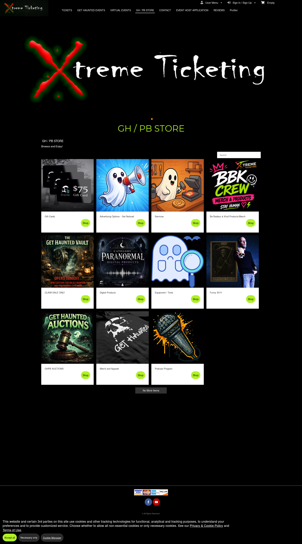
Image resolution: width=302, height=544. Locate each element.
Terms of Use (12, 530)
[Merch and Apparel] (122, 337)
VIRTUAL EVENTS (120, 10)
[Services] (177, 185)
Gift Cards (50, 216)
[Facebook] (148, 502)
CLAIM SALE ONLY (55, 292)
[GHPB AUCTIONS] (67, 337)
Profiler (234, 10)
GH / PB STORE (145, 10)
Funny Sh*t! (216, 292)
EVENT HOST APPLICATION (192, 10)
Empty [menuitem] (269, 2)
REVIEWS (219, 10)
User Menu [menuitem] (211, 2)
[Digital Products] (122, 261)
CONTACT (165, 10)
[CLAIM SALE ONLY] (67, 261)
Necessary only (28, 537)
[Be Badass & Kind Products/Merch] (232, 185)
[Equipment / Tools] (177, 261)
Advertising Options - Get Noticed (117, 216)
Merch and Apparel (109, 368)
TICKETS (67, 10)
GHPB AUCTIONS (54, 368)
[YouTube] (156, 502)
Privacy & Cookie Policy (206, 525)
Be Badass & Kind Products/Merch (227, 216)
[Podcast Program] (177, 337)
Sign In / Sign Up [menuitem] (241, 2)
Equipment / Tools (164, 292)
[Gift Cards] (67, 185)
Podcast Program (163, 368)
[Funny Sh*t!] (232, 261)
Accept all (9, 537)
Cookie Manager (52, 537)
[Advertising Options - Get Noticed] (122, 185)
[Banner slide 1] (152, 119)
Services (159, 216)
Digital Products (108, 292)
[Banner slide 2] (151, 69)
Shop (85, 223)
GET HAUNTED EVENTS (91, 10)
